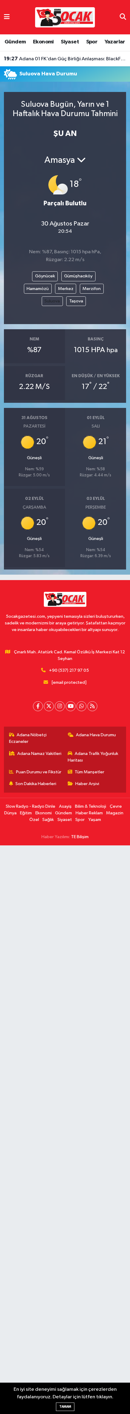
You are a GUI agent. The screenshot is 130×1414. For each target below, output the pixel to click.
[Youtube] (71, 706)
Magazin (114, 813)
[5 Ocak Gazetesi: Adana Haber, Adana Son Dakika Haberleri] (65, 17)
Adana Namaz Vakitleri (39, 753)
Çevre (116, 806)
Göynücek (45, 276)
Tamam (65, 1406)
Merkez (65, 288)
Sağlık (48, 819)
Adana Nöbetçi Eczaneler (28, 738)
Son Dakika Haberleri (35, 783)
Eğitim (26, 813)
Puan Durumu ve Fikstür (38, 772)
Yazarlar (115, 42)
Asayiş (65, 806)
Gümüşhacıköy (78, 276)
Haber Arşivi (87, 783)
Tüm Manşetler (89, 772)
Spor (92, 42)
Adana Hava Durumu (96, 735)
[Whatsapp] (81, 706)
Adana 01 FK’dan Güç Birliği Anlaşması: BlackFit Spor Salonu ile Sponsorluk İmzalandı (65, 59)
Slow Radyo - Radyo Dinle (30, 806)
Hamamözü (38, 288)
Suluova (52, 301)
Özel (34, 819)
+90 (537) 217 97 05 (69, 670)
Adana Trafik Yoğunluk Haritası (93, 756)
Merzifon (92, 288)
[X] (49, 706)
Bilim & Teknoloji (90, 806)
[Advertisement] (65, 1129)
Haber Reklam (89, 813)
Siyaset (70, 42)
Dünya (10, 813)
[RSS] (92, 706)
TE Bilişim (80, 837)
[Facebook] (38, 706)
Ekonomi (43, 42)
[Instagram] (60, 706)
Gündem (15, 42)
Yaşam (94, 819)
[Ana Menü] (7, 17)
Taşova (76, 301)
